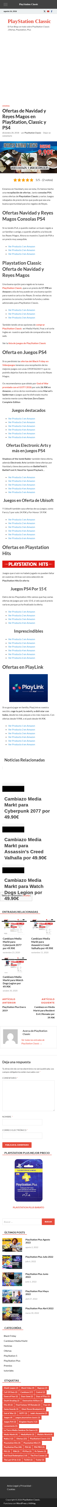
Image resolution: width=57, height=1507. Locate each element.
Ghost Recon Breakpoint (33, 1409)
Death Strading (11, 1400)
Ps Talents (40, 1451)
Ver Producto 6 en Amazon (21, 437)
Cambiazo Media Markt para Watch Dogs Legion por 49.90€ (13, 981)
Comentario (10, 1078)
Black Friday (10, 1335)
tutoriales (9, 1370)
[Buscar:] (28, 1221)
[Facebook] (51, 11)
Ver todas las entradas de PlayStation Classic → (32, 1041)
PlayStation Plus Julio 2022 (39, 1256)
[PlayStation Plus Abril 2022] (12, 1308)
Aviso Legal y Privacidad (19, 1485)
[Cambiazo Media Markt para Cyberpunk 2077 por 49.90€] (14, 927)
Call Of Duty (10, 1392)
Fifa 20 (8, 1405)
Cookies (11, 1489)
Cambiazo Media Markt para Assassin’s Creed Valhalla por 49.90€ (42, 943)
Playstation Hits (12, 1443)
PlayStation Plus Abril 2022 (39, 1308)
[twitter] (44, 11)
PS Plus (27, 1451)
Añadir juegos (11, 1388)
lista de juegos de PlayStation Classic (27, 343)
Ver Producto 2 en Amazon (21, 250)
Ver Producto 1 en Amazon (21, 246)
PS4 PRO (39, 1447)
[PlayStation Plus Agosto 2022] (12, 1239)
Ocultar (26, 895)
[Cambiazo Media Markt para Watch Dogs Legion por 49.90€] (14, 966)
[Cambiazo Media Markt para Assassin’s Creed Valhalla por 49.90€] (42, 927)
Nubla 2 (8, 1438)
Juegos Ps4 (10, 1422)
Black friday (27, 1388)
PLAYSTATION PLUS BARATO (28, 1207)
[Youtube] (48, 11)
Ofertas (6, 106)
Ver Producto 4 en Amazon (21, 429)
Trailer (40, 1460)
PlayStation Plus (12, 1360)
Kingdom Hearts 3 (28, 1422)
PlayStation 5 (10, 1355)
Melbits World (44, 1434)
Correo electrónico (15, 1130)
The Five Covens (38, 1455)
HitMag (31, 1503)
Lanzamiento (11, 1426)
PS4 (28, 1447)
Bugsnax (42, 1388)
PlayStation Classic (29, 21)
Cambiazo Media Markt (15, 1340)
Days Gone (27, 1396)
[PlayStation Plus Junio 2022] (12, 1274)
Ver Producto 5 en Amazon (21, 433)
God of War (10, 1413)
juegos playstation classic (27, 1417)
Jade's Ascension (38, 1413)
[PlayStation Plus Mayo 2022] (12, 1291)
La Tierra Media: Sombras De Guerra (21, 1430)
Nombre (7, 1117)
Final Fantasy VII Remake (28, 1405)
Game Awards (11, 1409)
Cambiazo (26, 1392)
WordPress (21, 1503)
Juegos (8, 1417)
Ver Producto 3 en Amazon (21, 253)
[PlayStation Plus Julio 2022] (12, 1257)
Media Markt (11, 1434)
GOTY (23, 1413)
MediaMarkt (27, 1434)
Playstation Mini (32, 1443)
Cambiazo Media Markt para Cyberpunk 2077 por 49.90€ (12, 943)
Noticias (8, 1345)
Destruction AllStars (33, 1400)
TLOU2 (28, 1460)
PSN (16, 1451)
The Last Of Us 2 (12, 1460)
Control (40, 1392)
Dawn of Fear (11, 1396)
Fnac (46, 1405)
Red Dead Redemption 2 (15, 1455)
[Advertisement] (28, 70)
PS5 (7, 1451)
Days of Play (43, 1396)
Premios (8, 1365)
